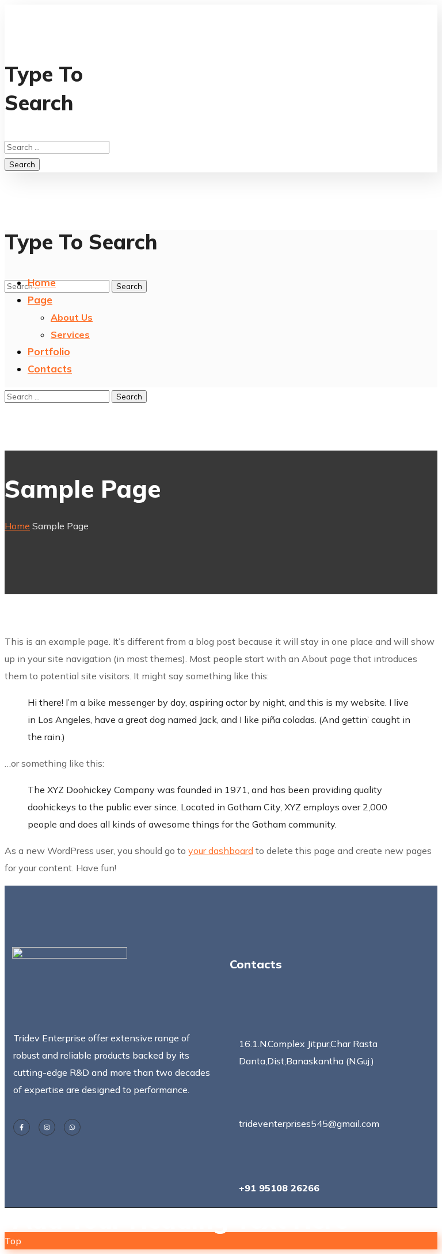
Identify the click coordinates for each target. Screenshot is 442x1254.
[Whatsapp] (72, 1127)
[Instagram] (47, 1127)
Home (17, 526)
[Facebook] (21, 1127)
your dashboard (220, 850)
